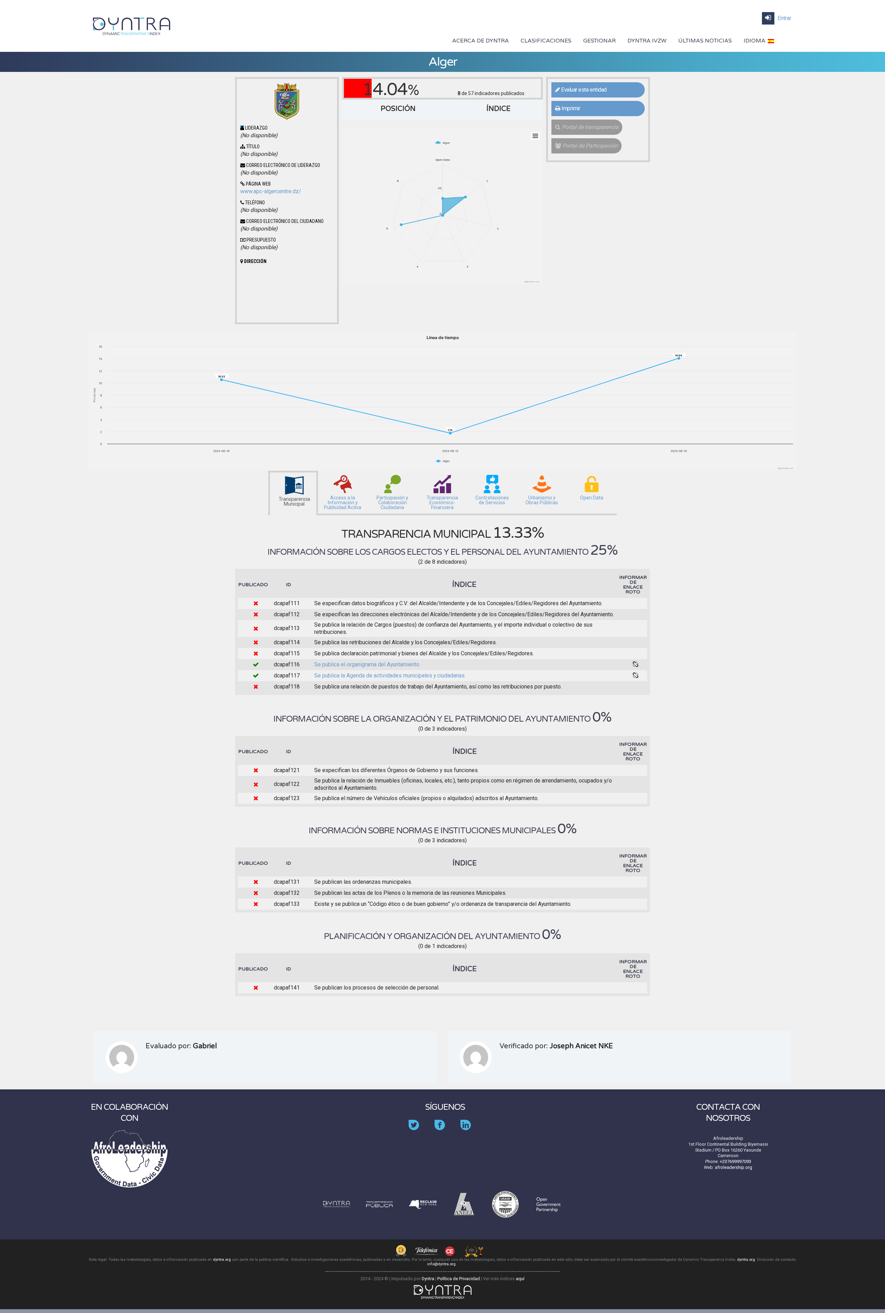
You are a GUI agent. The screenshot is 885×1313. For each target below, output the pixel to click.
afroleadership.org (733, 1167)
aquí (520, 1278)
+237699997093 (735, 1161)
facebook (445, 1130)
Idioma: (756, 40)
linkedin (470, 1130)
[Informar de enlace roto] (635, 664)
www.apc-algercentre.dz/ (270, 191)
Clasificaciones (546, 40)
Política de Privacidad (458, 1278)
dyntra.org (222, 1259)
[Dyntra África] (131, 25)
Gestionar (599, 40)
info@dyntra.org (442, 1264)
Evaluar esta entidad (583, 89)
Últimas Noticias (705, 40)
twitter (419, 1130)
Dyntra (428, 1278)
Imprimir (570, 108)
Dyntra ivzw (647, 40)
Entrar (783, 18)
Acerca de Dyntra (480, 40)
